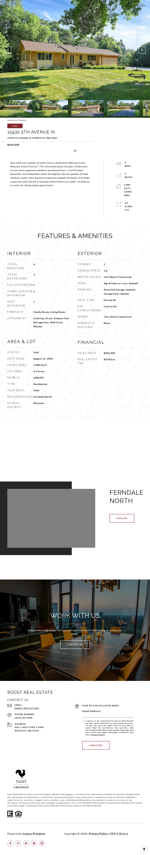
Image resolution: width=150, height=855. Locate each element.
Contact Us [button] (75, 644)
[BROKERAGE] (42, 843)
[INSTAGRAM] (18, 843)
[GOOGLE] (34, 843)
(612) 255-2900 (23, 717)
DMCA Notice (119, 833)
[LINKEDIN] (26, 843)
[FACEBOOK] (10, 843)
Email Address (91, 711)
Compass (69, 794)
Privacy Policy (98, 735)
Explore (122, 518)
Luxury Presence (34, 833)
